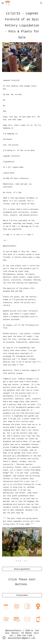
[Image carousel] (22, 544)
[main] (22, 25)
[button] (2, 3)
